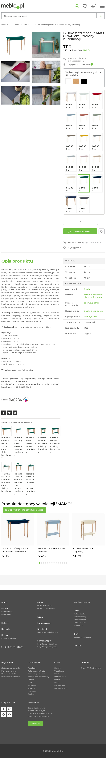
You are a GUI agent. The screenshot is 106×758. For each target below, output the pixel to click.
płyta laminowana (93, 297)
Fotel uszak (6, 614)
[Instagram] (9, 709)
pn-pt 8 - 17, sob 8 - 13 (84, 242)
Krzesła (4, 635)
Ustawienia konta (8, 674)
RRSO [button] (86, 50)
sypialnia (94, 303)
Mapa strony (59, 685)
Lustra (40, 617)
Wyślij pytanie (74, 248)
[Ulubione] (85, 6)
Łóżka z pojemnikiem (46, 608)
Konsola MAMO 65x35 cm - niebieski (51, 550)
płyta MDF (98, 294)
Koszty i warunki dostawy (38, 677)
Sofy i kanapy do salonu (47, 644)
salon (86, 303)
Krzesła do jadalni (8, 638)
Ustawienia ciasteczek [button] (10, 677)
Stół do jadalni (79, 614)
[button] (102, 231)
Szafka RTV (78, 625)
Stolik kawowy (80, 622)
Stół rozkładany (80, 617)
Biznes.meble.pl (60, 688)
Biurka (87, 289)
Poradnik (31, 688)
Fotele (4, 608)
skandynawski (91, 316)
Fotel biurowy (7, 611)
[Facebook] (3, 709)
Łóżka (40, 602)
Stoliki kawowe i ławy (12, 647)
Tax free (31, 694)
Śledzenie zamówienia (10, 668)
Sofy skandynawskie (82, 602)
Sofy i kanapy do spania (47, 647)
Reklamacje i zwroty (36, 674)
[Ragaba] (19, 399)
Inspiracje (32, 691)
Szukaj (100, 16)
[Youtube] (9, 714)
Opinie (57, 680)
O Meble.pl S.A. (60, 677)
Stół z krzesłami (80, 620)
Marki (56, 682)
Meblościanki (44, 623)
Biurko (4, 602)
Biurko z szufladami (93, 311)
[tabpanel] (17, 536)
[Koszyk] (93, 6)
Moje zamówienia (8, 671)
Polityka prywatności (36, 671)
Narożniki (42, 629)
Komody (5, 629)
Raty (30, 682)
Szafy (76, 634)
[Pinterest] (3, 714)
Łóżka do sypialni (44, 605)
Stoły (76, 610)
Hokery (5, 623)
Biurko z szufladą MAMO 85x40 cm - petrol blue (15, 550)
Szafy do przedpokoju (82, 637)
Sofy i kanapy (44, 641)
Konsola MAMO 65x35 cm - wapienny (86, 550)
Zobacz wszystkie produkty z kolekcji (24, 510)
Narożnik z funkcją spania (47, 632)
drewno (88, 294)
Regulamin (32, 668)
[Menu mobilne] (102, 6)
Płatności (32, 685)
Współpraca (59, 671)
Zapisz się (35, 723)
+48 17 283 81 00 (91, 668)
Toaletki (77, 646)
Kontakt (57, 668)
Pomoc (31, 680)
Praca (56, 674)
